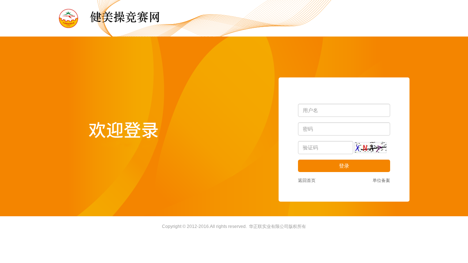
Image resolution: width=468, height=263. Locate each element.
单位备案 (381, 180)
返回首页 (307, 180)
